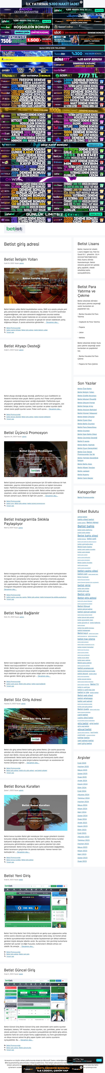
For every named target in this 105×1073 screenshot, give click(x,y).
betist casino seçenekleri (84, 568)
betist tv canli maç (84, 687)
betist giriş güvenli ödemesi (85, 601)
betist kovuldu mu (82, 636)
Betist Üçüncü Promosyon (26, 432)
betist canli (91, 539)
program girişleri (90, 735)
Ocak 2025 (82, 777)
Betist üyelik (83, 709)
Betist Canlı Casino (85, 547)
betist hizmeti (81, 625)
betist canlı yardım (82, 554)
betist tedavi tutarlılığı (83, 684)
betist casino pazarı (83, 565)
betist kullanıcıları (92, 636)
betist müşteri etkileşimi (42, 417)
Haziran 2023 (83, 844)
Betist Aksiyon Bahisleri (87, 410)
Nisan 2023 (82, 851)
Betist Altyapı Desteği (22, 346)
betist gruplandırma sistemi (85, 603)
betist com (10, 503)
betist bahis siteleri (84, 532)
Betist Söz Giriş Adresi (23, 699)
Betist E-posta (83, 441)
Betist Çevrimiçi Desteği (87, 438)
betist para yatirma (84, 660)
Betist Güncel (84, 606)
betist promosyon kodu (86, 671)
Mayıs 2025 (82, 770)
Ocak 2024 (82, 819)
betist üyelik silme (94, 709)
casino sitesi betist (85, 718)
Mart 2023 (82, 854)
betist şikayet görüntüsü (84, 712)
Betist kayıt (83, 633)
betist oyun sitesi (83, 657)
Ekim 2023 (82, 830)
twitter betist (84, 738)
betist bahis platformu (85, 530)
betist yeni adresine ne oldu (85, 704)
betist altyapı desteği (13, 417)
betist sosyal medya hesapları (85, 681)
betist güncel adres (85, 609)
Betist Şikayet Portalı (86, 403)
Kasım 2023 (82, 826)
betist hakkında (95, 622)
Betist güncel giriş (25, 1048)
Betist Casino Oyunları (85, 562)
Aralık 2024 (82, 781)
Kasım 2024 (82, 784)
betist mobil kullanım (83, 642)
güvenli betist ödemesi (84, 732)
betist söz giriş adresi (26, 770)
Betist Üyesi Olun (85, 420)
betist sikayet (83, 674)
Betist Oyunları (84, 431)
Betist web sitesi (85, 695)
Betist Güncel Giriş (19, 970)
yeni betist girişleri (41, 770)
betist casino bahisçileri (84, 557)
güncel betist (84, 729)
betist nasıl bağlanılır (38, 684)
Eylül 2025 (82, 763)
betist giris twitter (83, 588)
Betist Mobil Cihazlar (86, 417)
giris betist (83, 723)
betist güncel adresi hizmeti (85, 615)
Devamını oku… (52, 322)
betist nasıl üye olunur (83, 650)
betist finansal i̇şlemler (84, 579)
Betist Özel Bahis (85, 389)
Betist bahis (86, 526)
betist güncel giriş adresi (86, 617)
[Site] (26, 81)
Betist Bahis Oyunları (86, 424)
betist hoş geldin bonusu (86, 628)
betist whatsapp (85, 698)
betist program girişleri (84, 665)
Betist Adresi (92, 522)
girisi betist (94, 723)
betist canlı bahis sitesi (85, 544)
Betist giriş (84, 594)
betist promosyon (86, 668)
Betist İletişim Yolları (21, 259)
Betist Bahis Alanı (85, 464)
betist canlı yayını (12, 684)
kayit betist (94, 732)
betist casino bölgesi (13, 330)
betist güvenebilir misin (85, 620)
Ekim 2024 (82, 788)
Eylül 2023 (82, 833)
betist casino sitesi (88, 570)
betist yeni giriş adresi (85, 706)
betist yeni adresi (85, 701)
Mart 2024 (82, 812)
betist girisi (84, 585)
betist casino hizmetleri (84, 560)
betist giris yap (83, 591)
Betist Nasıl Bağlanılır (21, 613)
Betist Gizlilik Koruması (87, 396)
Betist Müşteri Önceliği (87, 399)
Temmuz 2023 (84, 840)
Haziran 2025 (83, 767)
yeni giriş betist (85, 743)
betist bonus (82, 539)
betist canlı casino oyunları (86, 549)
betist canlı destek (84, 552)
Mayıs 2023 (82, 847)
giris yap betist (83, 726)
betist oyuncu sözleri (83, 652)
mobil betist (81, 735)
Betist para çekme (84, 663)
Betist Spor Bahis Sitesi (87, 434)
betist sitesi (93, 674)
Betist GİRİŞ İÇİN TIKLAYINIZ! (52, 48)
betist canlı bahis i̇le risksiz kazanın (87, 541)
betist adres (82, 523)
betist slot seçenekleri (83, 676)
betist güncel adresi (87, 612)
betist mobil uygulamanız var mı (86, 644)
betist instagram (84, 630)
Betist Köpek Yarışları (86, 468)
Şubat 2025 (82, 774)
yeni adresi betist (86, 740)
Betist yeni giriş (24, 954)
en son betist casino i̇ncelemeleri (86, 720)
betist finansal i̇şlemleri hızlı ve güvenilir (88, 582)
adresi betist (82, 517)
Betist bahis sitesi (88, 535)
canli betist (83, 715)
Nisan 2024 (82, 809)
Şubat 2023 (82, 858)
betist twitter (94, 692)
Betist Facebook (83, 577)
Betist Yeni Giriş (17, 875)
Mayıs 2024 (82, 805)
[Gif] (52, 110)
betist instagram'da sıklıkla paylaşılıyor (53, 597)
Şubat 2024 (82, 816)
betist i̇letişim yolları (41, 330)
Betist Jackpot (83, 471)
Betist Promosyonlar (13, 328)
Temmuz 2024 (84, 798)
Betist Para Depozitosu (87, 427)
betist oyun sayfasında (84, 655)
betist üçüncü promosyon (36, 503)
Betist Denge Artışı (85, 406)
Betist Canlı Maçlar (85, 478)
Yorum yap (10, 332)
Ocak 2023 (82, 861)
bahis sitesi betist (86, 519)
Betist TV (94, 684)
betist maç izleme (86, 639)
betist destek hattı (93, 574)
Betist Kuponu (83, 475)
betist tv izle (83, 692)
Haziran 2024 (83, 802)
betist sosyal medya (84, 679)
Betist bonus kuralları (13, 860)
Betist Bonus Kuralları (22, 786)
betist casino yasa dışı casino (16, 597)
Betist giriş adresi (27, 330)
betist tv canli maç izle (86, 690)
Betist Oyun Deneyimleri (87, 448)
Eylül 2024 (82, 791)
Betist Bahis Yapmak (86, 445)
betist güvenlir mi (83, 622)
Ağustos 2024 (83, 795)
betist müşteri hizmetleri (86, 647)
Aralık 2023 (82, 823)
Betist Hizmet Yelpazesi (87, 413)
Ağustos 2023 (83, 837)
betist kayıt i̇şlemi (93, 633)
